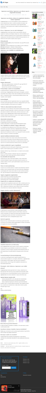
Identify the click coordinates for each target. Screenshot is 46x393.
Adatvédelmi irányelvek (27, 375)
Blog (39, 2)
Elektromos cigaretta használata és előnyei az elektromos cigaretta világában (38, 130)
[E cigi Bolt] (4, 2)
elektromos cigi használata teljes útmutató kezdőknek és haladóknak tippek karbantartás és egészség (38, 90)
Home (17, 2)
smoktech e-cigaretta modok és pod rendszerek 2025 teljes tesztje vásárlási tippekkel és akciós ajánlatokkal (38, 122)
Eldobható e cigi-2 (29, 2)
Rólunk (19, 2)
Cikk (4, 6)
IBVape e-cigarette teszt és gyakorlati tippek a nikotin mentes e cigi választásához (38, 97)
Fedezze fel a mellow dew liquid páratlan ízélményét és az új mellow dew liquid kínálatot (38, 83)
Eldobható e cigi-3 (23, 2)
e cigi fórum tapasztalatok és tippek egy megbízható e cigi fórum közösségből (38, 76)
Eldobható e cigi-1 (36, 2)
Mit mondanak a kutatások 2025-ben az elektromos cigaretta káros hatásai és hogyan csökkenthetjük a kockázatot (38, 114)
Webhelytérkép (3, 376)
